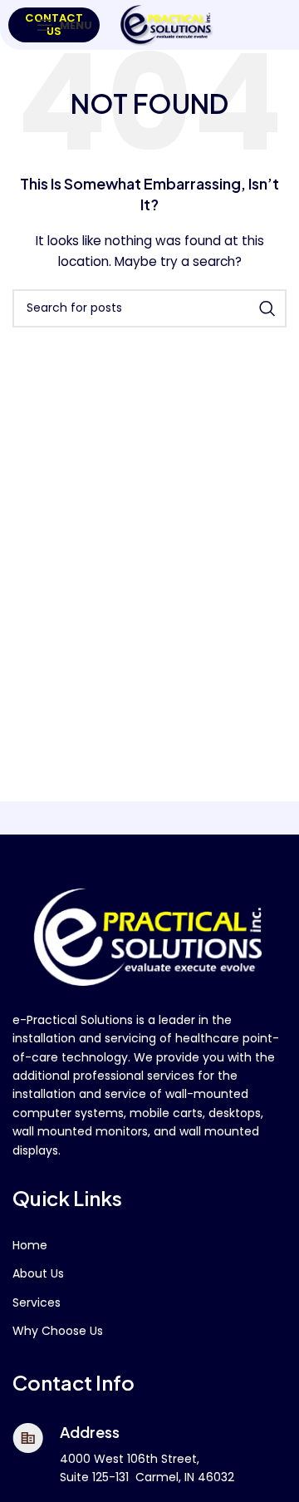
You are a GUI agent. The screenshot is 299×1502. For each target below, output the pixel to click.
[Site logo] (167, 24)
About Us (38, 1273)
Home (29, 1245)
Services (36, 1302)
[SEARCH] (267, 308)
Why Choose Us (57, 1330)
